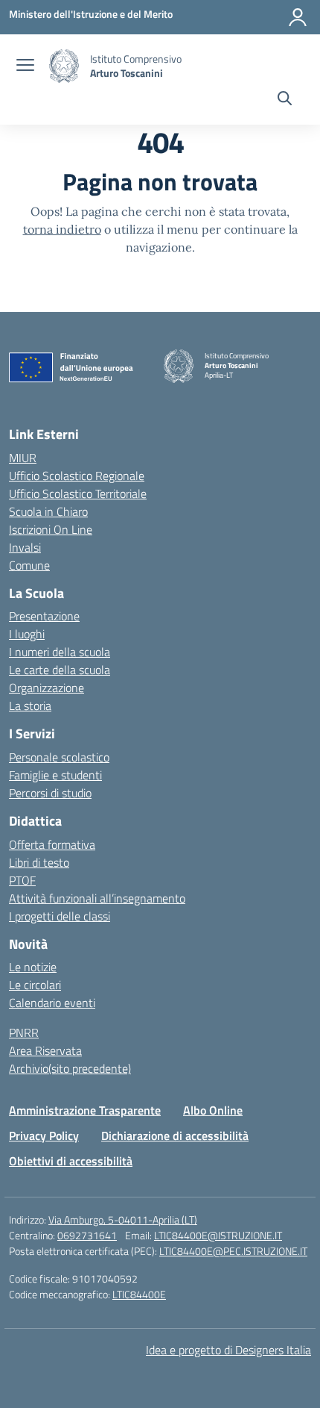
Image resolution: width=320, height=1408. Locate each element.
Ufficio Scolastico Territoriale (78, 493)
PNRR (24, 1032)
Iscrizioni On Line (50, 529)
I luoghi (27, 634)
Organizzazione (46, 688)
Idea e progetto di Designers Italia (228, 1350)
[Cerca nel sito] (284, 100)
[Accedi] (297, 17)
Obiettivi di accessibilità (70, 1161)
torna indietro (62, 229)
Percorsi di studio (50, 793)
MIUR (22, 458)
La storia (30, 705)
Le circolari (35, 985)
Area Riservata (45, 1050)
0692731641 (87, 1235)
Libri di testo (39, 862)
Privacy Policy (44, 1135)
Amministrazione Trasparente (85, 1110)
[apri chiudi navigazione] (25, 66)
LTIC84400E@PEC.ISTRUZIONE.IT (233, 1251)
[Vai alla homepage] (64, 66)
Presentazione (44, 616)
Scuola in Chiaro (48, 511)
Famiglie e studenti (55, 775)
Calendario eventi (52, 1003)
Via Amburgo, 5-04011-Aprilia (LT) (122, 1219)
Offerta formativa (52, 844)
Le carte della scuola (59, 670)
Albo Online (213, 1110)
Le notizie (33, 967)
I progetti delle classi (59, 916)
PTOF (22, 880)
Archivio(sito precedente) (70, 1068)
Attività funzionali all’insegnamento (97, 898)
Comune (29, 565)
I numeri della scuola (59, 652)
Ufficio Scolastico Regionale (76, 476)
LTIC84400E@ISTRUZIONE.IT (218, 1235)
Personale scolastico (59, 757)
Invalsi (25, 547)
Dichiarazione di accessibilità (175, 1135)
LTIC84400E (139, 1294)
